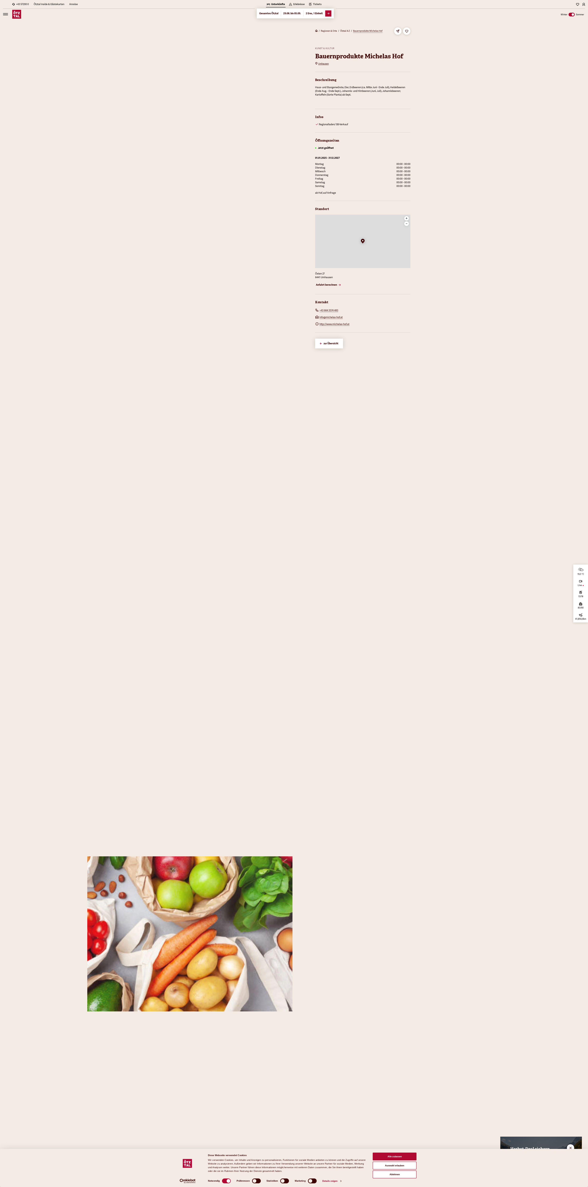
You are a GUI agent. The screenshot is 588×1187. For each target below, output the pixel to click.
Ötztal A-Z (345, 31)
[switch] (256, 1180)
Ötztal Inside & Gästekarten (49, 4)
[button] (362, 241)
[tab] (276, 4)
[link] (315, 4)
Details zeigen (329, 1181)
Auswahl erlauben (394, 1165)
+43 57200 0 (22, 4)
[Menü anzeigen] (5, 14)
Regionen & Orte (329, 31)
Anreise (73, 4)
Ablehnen (395, 1174)
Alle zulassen (395, 1156)
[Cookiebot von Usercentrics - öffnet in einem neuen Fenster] (187, 1181)
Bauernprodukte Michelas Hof (368, 31)
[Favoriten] (577, 4)
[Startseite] (316, 31)
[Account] (583, 4)
